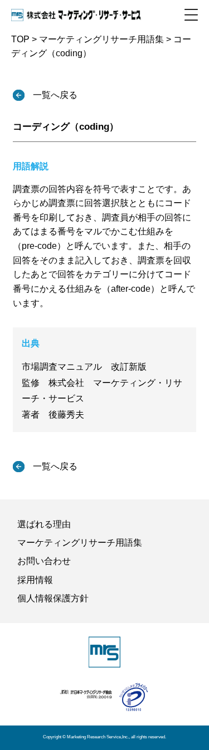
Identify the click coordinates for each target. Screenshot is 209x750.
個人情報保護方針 (53, 598)
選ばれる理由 (44, 524)
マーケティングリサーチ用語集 (79, 542)
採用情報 (35, 580)
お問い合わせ (44, 561)
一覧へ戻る (54, 95)
